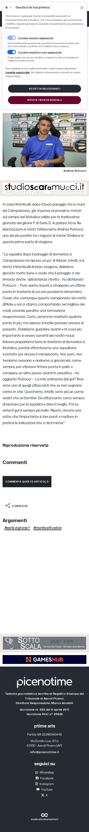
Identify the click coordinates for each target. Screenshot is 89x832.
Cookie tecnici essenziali (35, 38)
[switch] (11, 52)
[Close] (82, 7)
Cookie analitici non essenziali (40, 52)
